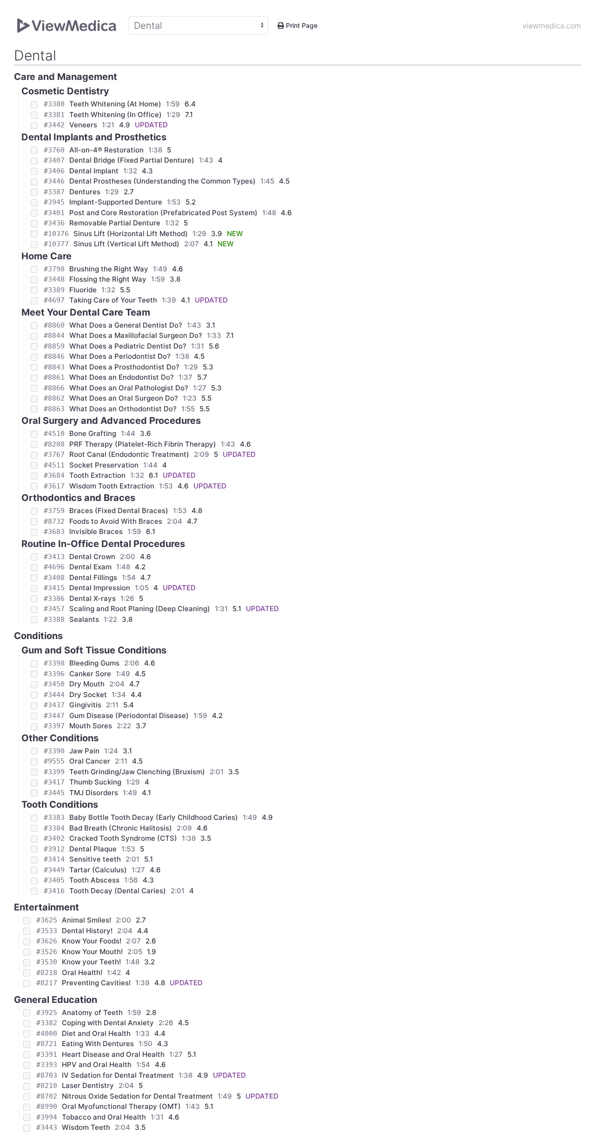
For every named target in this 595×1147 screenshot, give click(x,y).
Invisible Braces (96, 531)
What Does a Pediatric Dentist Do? (127, 346)
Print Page (300, 25)
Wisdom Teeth (86, 1127)
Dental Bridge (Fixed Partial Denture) (131, 160)
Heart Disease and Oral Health (113, 1054)
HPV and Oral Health (97, 1064)
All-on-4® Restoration (106, 149)
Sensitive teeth (95, 859)
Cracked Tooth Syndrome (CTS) (123, 838)
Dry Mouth (87, 683)
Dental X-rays (92, 598)
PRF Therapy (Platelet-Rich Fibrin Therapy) (142, 444)
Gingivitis (85, 704)
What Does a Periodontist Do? (120, 356)
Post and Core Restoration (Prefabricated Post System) (163, 212)
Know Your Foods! (91, 940)
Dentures (84, 191)
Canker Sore (90, 673)
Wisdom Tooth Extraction (111, 485)
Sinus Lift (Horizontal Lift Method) (130, 233)
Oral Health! (82, 972)
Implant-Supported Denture (115, 202)
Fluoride (83, 289)
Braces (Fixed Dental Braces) (118, 510)
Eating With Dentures (98, 1043)
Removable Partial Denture (114, 222)
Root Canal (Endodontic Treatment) (129, 454)
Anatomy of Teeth (92, 1012)
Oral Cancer (89, 761)
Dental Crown (92, 556)
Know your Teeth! (91, 961)
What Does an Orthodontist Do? (123, 408)
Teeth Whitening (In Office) (115, 114)
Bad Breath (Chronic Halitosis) (120, 828)
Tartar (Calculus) (98, 869)
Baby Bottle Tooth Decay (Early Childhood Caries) (153, 817)
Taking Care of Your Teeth (113, 300)
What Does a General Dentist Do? (125, 325)
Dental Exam (90, 566)
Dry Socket (88, 694)
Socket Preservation (104, 465)
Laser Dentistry (88, 1085)
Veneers (83, 124)
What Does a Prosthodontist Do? (124, 367)
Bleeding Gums (94, 663)
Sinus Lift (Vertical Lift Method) (126, 243)
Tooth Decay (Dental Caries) (117, 890)
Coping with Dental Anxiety (108, 1022)
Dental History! (87, 930)
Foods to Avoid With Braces (115, 521)
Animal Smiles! (86, 920)
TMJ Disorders (93, 792)
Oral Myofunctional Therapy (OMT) (121, 1106)
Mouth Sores (90, 725)
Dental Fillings (93, 577)
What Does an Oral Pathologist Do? (128, 387)
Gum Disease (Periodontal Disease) (129, 715)
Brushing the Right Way (108, 268)
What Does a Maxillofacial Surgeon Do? (135, 335)
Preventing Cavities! (96, 982)
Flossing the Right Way (107, 279)
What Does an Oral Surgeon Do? (123, 398)
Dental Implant (94, 170)
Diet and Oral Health (96, 1033)
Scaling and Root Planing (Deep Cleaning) (139, 608)
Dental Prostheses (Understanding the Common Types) (162, 181)
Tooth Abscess (94, 880)
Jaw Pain (84, 750)
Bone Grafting (92, 433)
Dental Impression (99, 587)
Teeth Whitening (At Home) (115, 103)
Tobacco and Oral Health (104, 1117)
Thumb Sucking (95, 782)
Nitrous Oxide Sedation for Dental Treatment (137, 1096)
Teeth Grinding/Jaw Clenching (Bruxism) (137, 771)
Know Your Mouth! (92, 951)
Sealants (84, 619)
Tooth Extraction (97, 475)
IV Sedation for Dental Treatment (118, 1075)
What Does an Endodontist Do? (121, 377)
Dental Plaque (93, 848)
